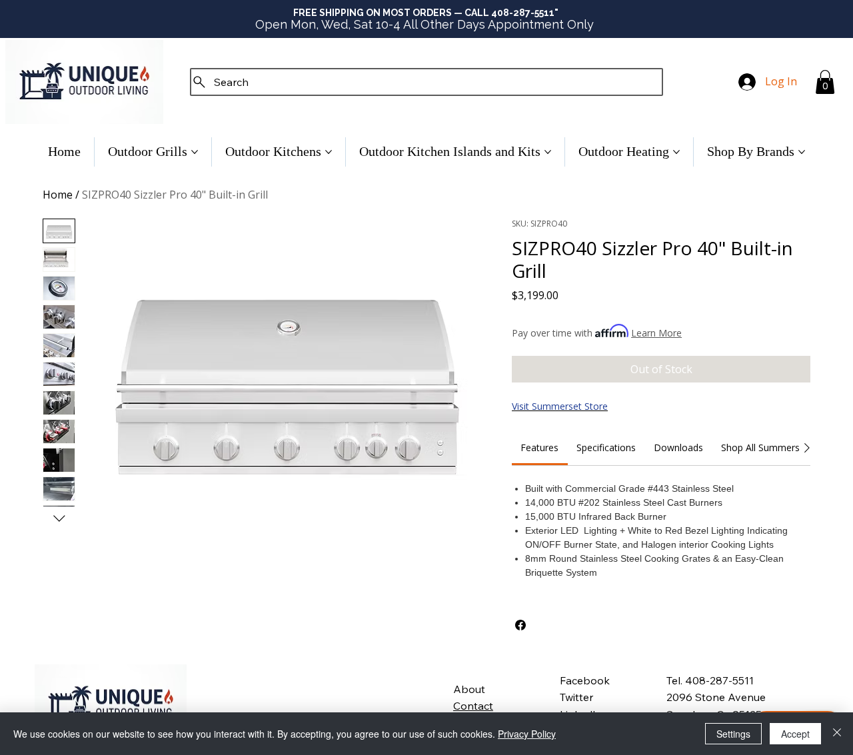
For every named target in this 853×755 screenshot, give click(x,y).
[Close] (837, 733)
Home (58, 194)
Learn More (656, 333)
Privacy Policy (527, 733)
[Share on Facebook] (520, 625)
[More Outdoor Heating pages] (676, 152)
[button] (825, 82)
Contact (473, 705)
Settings (733, 733)
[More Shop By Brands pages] (801, 152)
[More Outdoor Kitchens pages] (328, 152)
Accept (795, 733)
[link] (539, 447)
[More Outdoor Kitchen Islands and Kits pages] (547, 152)
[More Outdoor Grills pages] (194, 152)
